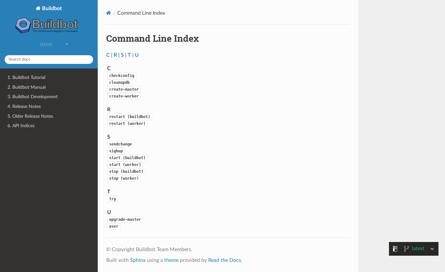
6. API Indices (21, 125)
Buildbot (51, 8)
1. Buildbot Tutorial (26, 77)
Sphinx (138, 260)
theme (171, 260)
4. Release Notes (24, 106)
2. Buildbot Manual (26, 87)
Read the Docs (224, 260)
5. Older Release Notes (30, 116)
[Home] (108, 13)
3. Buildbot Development (32, 96)
